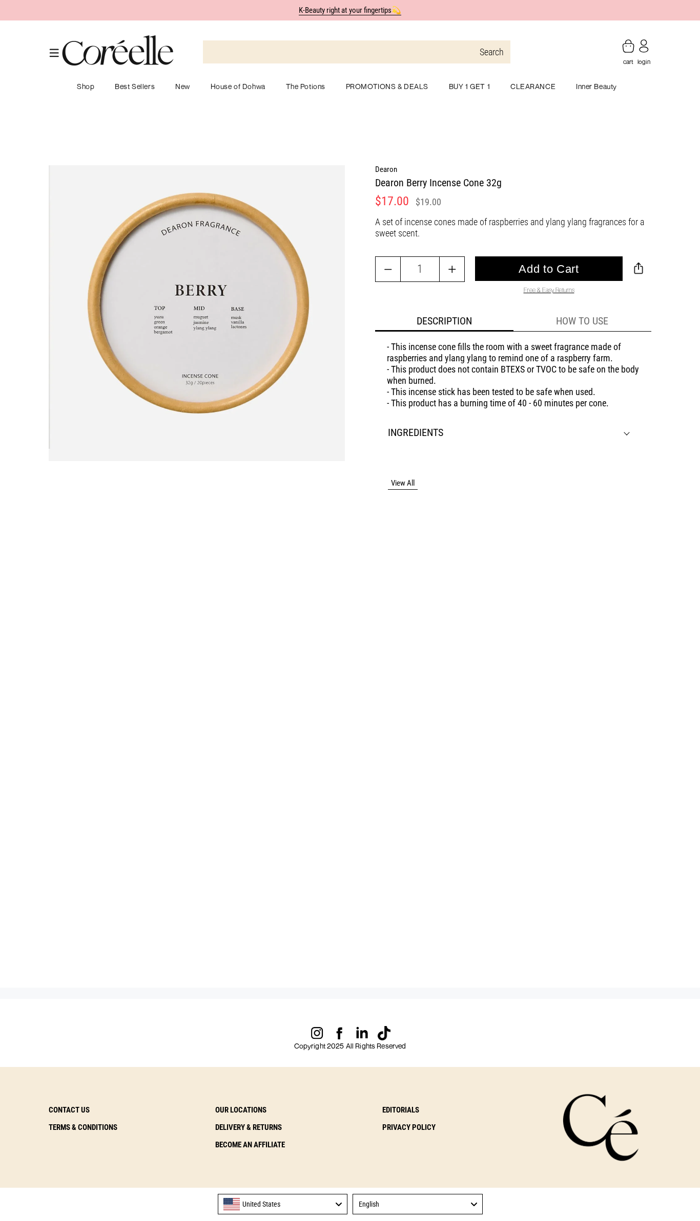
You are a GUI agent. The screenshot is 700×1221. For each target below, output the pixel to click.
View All (403, 483)
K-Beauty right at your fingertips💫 (350, 10)
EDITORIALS (400, 1110)
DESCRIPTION (444, 321)
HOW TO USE (582, 321)
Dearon (386, 169)
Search (492, 52)
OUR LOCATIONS (240, 1110)
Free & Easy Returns (549, 290)
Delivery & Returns (248, 1127)
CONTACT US (69, 1110)
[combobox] (283, 1204)
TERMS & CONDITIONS (83, 1127)
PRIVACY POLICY (409, 1127)
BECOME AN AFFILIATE (250, 1144)
